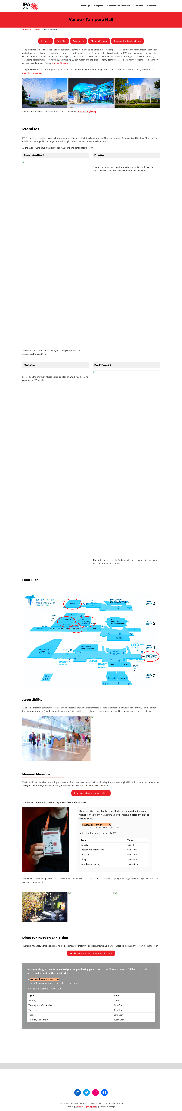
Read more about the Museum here (91, 793)
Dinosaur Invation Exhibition (127, 41)
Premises (45, 41)
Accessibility (78, 41)
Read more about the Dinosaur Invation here (91, 953)
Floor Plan (61, 41)
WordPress (79, 1107)
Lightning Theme (91, 1107)
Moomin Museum (99, 41)
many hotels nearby (31, 73)
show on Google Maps (87, 111)
